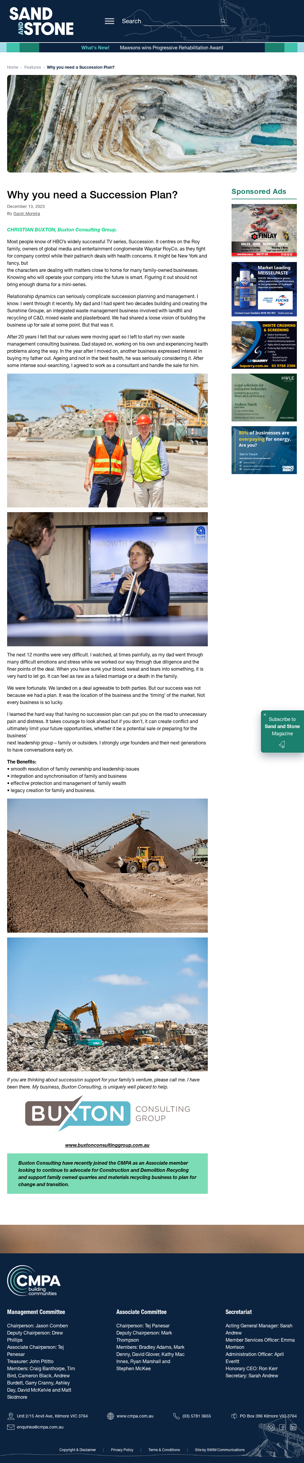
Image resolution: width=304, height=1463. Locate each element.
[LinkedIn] (293, 1427)
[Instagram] (271, 1427)
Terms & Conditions (164, 1450)
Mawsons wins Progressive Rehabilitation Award (171, 48)
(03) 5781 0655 (197, 1416)
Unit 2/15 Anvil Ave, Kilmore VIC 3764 (52, 1416)
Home (12, 67)
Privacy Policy (122, 1450)
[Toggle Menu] (109, 21)
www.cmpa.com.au (135, 1416)
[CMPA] (34, 1280)
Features (32, 67)
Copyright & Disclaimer (77, 1450)
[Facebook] (282, 1427)
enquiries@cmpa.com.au (40, 1427)
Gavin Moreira (26, 213)
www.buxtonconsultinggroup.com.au (107, 1145)
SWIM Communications (226, 1450)
